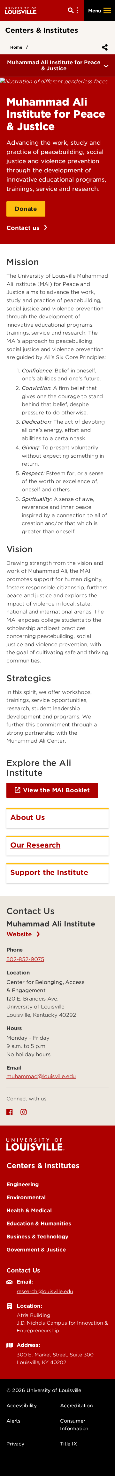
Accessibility (21, 1406)
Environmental (26, 1197)
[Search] (74, 10)
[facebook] (9, 1112)
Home (16, 47)
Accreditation (76, 1406)
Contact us (23, 228)
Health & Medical (28, 1210)
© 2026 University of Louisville (43, 1390)
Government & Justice (36, 1249)
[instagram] (23, 1112)
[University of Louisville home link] (21, 10)
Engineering (22, 1184)
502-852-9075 (25, 959)
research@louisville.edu (45, 1291)
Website (20, 934)
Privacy (15, 1444)
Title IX (68, 1444)
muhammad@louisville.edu (41, 1076)
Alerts (13, 1421)
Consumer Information (74, 1424)
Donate (26, 208)
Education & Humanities (38, 1223)
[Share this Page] (103, 47)
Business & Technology (37, 1236)
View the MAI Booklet (56, 790)
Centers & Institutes (43, 1165)
